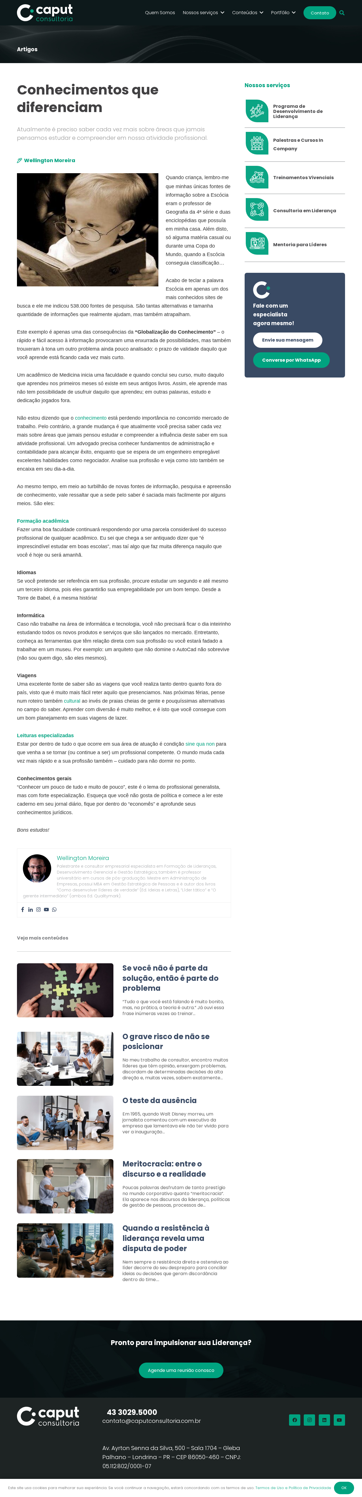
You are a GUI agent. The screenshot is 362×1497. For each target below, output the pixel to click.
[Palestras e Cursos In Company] (259, 144)
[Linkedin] (30, 910)
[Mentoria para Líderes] (259, 245)
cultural (72, 701)
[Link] (124, 993)
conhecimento (91, 418)
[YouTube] (339, 1420)
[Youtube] (46, 910)
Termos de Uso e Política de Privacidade (293, 1487)
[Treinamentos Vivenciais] (259, 178)
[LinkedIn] (324, 1420)
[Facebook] (22, 910)
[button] (342, 13)
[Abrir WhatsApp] (347, 1482)
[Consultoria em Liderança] (259, 211)
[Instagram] (38, 910)
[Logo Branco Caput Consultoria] (44, 12)
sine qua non (200, 744)
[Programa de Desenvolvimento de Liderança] (259, 111)
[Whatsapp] (54, 910)
